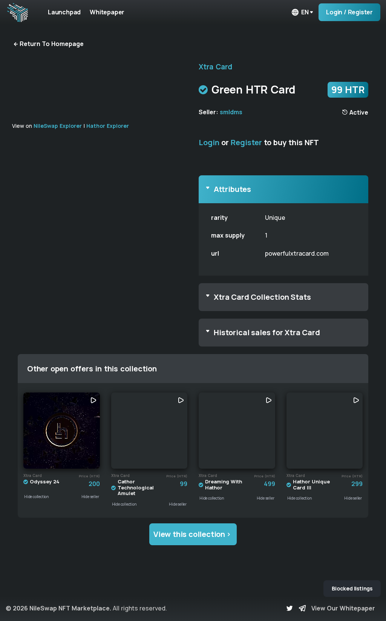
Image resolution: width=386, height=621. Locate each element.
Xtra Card (215, 67)
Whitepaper (107, 12)
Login (209, 142)
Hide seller (90, 496)
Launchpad (64, 12)
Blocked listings (352, 588)
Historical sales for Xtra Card (267, 332)
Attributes (232, 189)
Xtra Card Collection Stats (262, 297)
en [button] (305, 12)
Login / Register (349, 12)
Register (246, 142)
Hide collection (36, 496)
